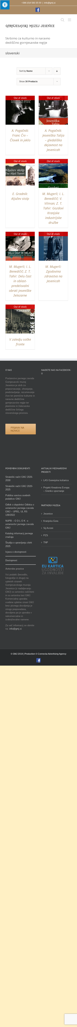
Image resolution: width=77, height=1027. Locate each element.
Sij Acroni (48, 528)
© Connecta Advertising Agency (51, 654)
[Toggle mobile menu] (70, 20)
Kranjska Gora (50, 521)
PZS (45, 535)
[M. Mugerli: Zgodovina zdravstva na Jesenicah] (53, 233)
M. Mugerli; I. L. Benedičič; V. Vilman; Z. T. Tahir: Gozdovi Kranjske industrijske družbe (53, 208)
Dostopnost (11, 560)
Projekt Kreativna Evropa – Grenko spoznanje (56, 489)
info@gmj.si (50, 3)
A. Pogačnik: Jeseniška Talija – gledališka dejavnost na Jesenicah (53, 140)
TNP (45, 542)
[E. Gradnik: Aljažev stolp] (20, 160)
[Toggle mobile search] (62, 20)
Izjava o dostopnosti (15, 552)
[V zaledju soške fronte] (20, 306)
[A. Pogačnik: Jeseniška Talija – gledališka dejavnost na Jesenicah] (53, 97)
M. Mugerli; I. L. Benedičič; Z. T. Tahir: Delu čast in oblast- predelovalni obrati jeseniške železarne (20, 280)
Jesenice (48, 513)
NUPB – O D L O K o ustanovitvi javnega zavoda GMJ (19, 524)
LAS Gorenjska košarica (56, 480)
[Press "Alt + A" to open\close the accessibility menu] (4, 4)
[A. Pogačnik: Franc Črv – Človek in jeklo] (20, 97)
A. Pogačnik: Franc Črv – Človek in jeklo (20, 135)
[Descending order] (57, 71)
